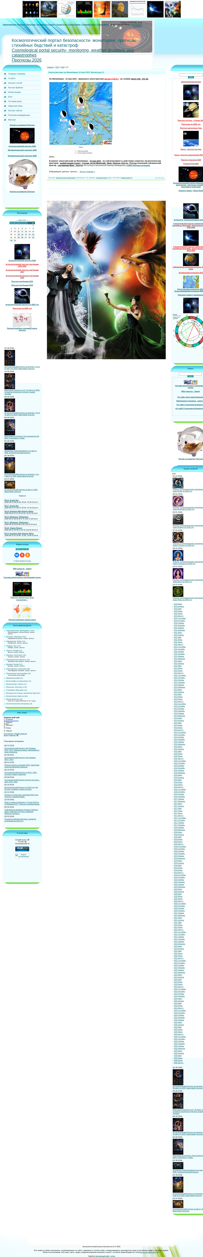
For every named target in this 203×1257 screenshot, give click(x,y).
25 (19, 237)
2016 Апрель (179, 777)
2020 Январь (179, 884)
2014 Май (177, 723)
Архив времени (12, 699)
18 (19, 234)
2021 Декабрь (179, 939)
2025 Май (177, 1027)
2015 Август (178, 758)
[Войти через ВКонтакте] (16, 555)
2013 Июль (178, 699)
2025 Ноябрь (179, 1041)
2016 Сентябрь (180, 789)
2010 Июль (178, 613)
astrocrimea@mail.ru (148, 1252)
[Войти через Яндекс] (22, 555)
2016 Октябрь (179, 792)
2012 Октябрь (179, 678)
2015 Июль (178, 756)
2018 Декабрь (179, 854)
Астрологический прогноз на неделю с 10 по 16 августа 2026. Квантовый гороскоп (22, 414)
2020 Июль (178, 899)
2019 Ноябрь (179, 880)
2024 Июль (178, 1006)
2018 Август (178, 844)
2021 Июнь (178, 925)
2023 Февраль (179, 972)
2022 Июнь (178, 953)
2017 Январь (179, 799)
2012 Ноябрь (179, 680)
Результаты (8, 734)
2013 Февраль (179, 687)
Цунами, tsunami (13, 664)
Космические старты (14, 684)
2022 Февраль (179, 944)
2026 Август (178, 1063)
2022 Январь (179, 941)
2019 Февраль (179, 858)
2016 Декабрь (179, 796)
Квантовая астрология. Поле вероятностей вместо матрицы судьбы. (21, 437)
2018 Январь (179, 827)
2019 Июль (178, 870)
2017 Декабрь (179, 825)
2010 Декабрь (179, 625)
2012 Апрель (179, 663)
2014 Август (178, 730)
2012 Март (178, 661)
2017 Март (178, 804)
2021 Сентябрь (180, 932)
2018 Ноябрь (179, 851)
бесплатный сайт (102, 1256)
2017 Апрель (179, 806)
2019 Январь (179, 856)
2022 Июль (178, 956)
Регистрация (136, 25)
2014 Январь (179, 713)
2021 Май (177, 922)
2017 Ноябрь (179, 823)
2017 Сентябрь (180, 818)
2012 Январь (179, 656)
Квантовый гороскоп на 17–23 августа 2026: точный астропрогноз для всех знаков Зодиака (22, 392)
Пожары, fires (11, 646)
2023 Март (178, 975)
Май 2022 (22, 220)
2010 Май (177, 609)
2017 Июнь (178, 811)
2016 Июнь (178, 782)
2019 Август (178, 873)
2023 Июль (178, 984)
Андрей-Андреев (101, 178)
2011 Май (177, 637)
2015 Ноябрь (179, 766)
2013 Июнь (178, 697)
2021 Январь (179, 913)
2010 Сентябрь (180, 618)
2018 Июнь (178, 839)
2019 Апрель (179, 863)
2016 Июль (178, 785)
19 (22, 234)
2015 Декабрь (179, 768)
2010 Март (178, 604)
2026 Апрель (179, 1053)
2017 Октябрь (179, 820)
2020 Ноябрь (179, 908)
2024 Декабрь (179, 1018)
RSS (140, 26)
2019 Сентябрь (180, 875)
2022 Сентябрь (180, 960)
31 (15, 240)
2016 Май (177, 780)
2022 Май (177, 951)
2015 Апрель (179, 749)
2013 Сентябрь (180, 704)
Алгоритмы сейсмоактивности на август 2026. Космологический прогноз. (20, 452)
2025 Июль (178, 1032)
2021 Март (178, 918)
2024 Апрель (179, 1001)
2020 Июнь (178, 896)
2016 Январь (179, 770)
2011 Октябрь (179, 649)
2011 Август (178, 644)
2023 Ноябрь (179, 994)
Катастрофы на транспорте (17, 681)
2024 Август (178, 1008)
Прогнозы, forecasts (14, 687)
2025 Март (178, 1022)
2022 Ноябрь (179, 965)
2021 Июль (178, 927)
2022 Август (178, 958)
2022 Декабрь (179, 968)
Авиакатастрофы (13, 678)
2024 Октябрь (179, 1013)
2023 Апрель (179, 977)
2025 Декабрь (179, 1044)
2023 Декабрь (179, 996)
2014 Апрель (179, 720)
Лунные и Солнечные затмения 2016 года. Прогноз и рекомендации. (21, 796)
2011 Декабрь (179, 654)
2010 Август (178, 616)
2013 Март (178, 690)
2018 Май (177, 837)
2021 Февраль (179, 915)
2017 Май (177, 808)
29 (33, 237)
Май (62, 67)
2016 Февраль (179, 773)
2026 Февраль (179, 1048)
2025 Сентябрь (180, 1037)
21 (29, 234)
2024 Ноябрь (179, 1015)
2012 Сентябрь (180, 675)
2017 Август (178, 816)
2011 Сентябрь (180, 647)
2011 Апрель (179, 635)
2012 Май (177, 666)
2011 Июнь (178, 640)
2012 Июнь (178, 668)
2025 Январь (179, 1020)
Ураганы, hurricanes (14, 655)
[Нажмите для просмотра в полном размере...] (81, 153)
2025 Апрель (179, 1025)
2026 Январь (179, 1046)
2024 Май (177, 1003)
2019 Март (178, 861)
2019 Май (177, 865)
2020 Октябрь (179, 906)
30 (11, 240)
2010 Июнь (178, 611)
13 (26, 231)
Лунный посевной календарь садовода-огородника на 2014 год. (20, 820)
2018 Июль (178, 842)
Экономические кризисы (16, 660)
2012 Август (178, 673)
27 (26, 237)
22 (33, 234)
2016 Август (178, 787)
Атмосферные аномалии (16, 669)
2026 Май (177, 1056)
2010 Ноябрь (179, 623)
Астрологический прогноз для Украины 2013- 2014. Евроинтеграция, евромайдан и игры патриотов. (21, 750)
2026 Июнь (178, 1058)
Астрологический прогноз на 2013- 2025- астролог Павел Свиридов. (20, 773)
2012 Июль (178, 671)
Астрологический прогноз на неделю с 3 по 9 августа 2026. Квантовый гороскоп (21, 475)
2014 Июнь (178, 725)
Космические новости (15, 696)
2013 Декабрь (179, 711)
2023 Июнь (178, 982)
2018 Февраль (179, 830)
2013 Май (177, 694)
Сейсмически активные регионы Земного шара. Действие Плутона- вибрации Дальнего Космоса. (21, 811)
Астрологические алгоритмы (17, 704)
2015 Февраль (179, 744)
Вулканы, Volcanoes (14, 637)
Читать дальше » (87, 171)
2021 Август (178, 930)
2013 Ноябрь (179, 709)
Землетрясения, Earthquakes (18, 630)
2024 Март (178, 999)
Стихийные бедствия (14, 690)
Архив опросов (21, 734)
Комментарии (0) (126, 178)
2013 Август (178, 701)
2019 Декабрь (179, 882)
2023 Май (177, 980)
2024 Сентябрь (180, 1010)
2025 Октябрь (179, 1039)
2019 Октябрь (179, 877)
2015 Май (177, 751)
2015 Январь (179, 742)
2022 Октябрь (179, 963)
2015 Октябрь (179, 763)
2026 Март (178, 1051)
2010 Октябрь (179, 621)
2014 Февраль (179, 716)
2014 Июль (178, 728)
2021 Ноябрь (179, 937)
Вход (136, 26)
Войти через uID (22, 549)
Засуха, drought (12, 650)
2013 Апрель (179, 692)
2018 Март (178, 832)
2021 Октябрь (179, 934)
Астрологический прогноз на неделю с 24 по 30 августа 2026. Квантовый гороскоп (22, 368)
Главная (50, 67)
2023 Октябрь (179, 991)
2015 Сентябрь (180, 761)
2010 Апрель (179, 606)
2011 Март (178, 632)
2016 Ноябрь (179, 794)
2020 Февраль (179, 887)
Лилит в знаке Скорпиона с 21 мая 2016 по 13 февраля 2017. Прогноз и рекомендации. (22, 803)
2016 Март (178, 775)
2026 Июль (178, 1060)
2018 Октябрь (179, 849)
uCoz (113, 1256)
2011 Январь (179, 628)
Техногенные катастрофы (16, 673)
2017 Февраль (179, 801)
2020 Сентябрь (180, 903)
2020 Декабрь (179, 911)
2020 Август (178, 901)
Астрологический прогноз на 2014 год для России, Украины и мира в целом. (21, 788)
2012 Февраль (179, 659)
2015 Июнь (178, 754)
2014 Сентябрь (180, 732)
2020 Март (178, 889)
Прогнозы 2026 (27, 60)
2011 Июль (178, 642)
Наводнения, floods (14, 641)
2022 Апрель (179, 949)
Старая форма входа (22, 561)
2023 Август (178, 987)
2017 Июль (178, 813)
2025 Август (178, 1034)
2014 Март (178, 718)
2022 (57, 67)
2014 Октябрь (179, 735)
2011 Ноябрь (179, 652)
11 (19, 231)
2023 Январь (179, 970)
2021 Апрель (179, 920)
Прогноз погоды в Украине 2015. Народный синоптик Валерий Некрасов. (21, 766)
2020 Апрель (179, 892)
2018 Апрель (179, 835)
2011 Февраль (179, 630)
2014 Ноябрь (179, 737)
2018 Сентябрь (180, 846)
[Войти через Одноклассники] (27, 555)
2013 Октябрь (179, 706)
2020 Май (177, 894)
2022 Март (178, 946)
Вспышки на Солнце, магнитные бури (21, 693)
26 (22, 237)
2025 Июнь (178, 1029)
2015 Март (178, 747)
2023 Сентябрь (180, 989)
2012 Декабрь (179, 682)
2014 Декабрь (179, 739)
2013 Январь (179, 685)
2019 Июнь (178, 868)
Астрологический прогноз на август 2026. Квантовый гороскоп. (21, 490)
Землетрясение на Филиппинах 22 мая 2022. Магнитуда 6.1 (76, 72)
